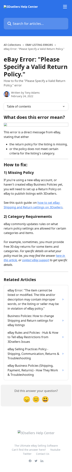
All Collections (12, 45)
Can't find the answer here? (29, 449)
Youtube (55, 449)
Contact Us (42, 454)
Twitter (27, 454)
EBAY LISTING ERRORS (39, 45)
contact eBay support (35, 260)
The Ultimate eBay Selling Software (36, 445)
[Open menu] (65, 6)
